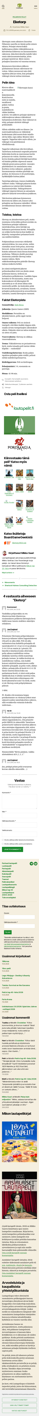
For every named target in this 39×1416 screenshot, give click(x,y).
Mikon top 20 (7, 890)
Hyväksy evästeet (20, 1400)
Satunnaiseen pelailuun (13, 381)
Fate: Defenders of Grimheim (9, 493)
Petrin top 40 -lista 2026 (12, 992)
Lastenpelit (7, 866)
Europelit (8, 379)
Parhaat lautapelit (9, 863)
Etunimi (6, 913)
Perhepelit (6, 869)
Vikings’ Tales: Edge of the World (9, 525)
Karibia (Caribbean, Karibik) (30, 520)
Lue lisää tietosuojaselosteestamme (16, 944)
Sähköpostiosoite (9, 821)
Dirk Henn (19, 305)
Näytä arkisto (8, 573)
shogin (19, 1265)
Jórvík (30, 491)
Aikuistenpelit (8, 871)
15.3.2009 (16, 30)
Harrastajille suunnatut (20, 379)
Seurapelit (6, 877)
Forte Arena (7, 999)
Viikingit (8, 387)
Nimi (4, 812)
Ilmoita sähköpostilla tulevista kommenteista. (19, 840)
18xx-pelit (6, 968)
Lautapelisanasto (9, 885)
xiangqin (28, 1265)
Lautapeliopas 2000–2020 (8, 894)
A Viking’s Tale (9, 477)
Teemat (5, 879)
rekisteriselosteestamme (12, 946)
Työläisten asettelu (25, 384)
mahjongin (10, 1265)
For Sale (19, 524)
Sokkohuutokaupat (11, 384)
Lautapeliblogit (8, 887)
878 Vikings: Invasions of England (30, 509)
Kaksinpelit (6, 874)
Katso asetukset (19, 1411)
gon (3, 1265)
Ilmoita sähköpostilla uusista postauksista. (18, 844)
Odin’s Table (19, 491)
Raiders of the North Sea (30, 478)
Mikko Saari (25, 27)
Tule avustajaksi (9, 897)
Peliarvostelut (19, 17)
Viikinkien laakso (19, 508)
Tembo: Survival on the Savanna (16, 985)
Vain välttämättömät (19, 1405)
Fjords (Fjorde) (9, 502)
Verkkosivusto (7, 830)
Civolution (21, 1023)
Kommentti (6, 793)
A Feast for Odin (19, 478)
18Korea (5, 961)
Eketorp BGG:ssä (19, 543)
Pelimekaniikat (8, 882)
